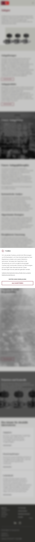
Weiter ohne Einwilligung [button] (17, 279)
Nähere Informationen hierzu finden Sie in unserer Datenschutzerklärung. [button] (16, 274)
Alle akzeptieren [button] (17, 283)
